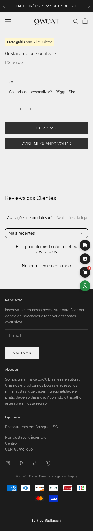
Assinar (22, 353)
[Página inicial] (85, 245)
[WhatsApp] (85, 285)
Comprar (46, 128)
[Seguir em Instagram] (7, 463)
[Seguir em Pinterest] (21, 463)
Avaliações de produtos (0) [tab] (29, 218)
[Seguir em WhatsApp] (48, 463)
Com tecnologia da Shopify (58, 476)
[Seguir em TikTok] (34, 463)
